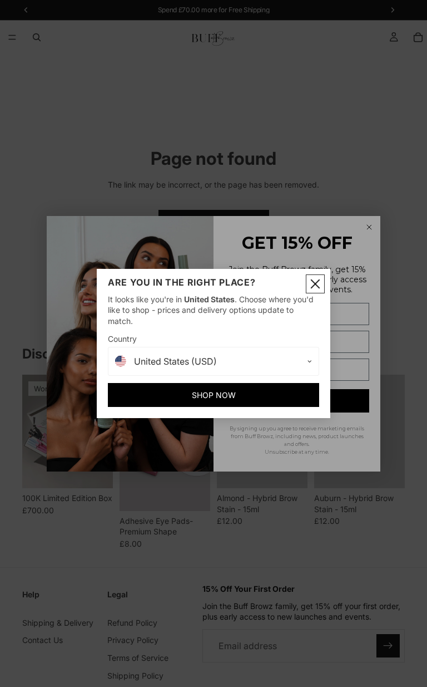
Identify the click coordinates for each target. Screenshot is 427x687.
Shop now (214, 395)
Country (122, 339)
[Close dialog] (315, 284)
